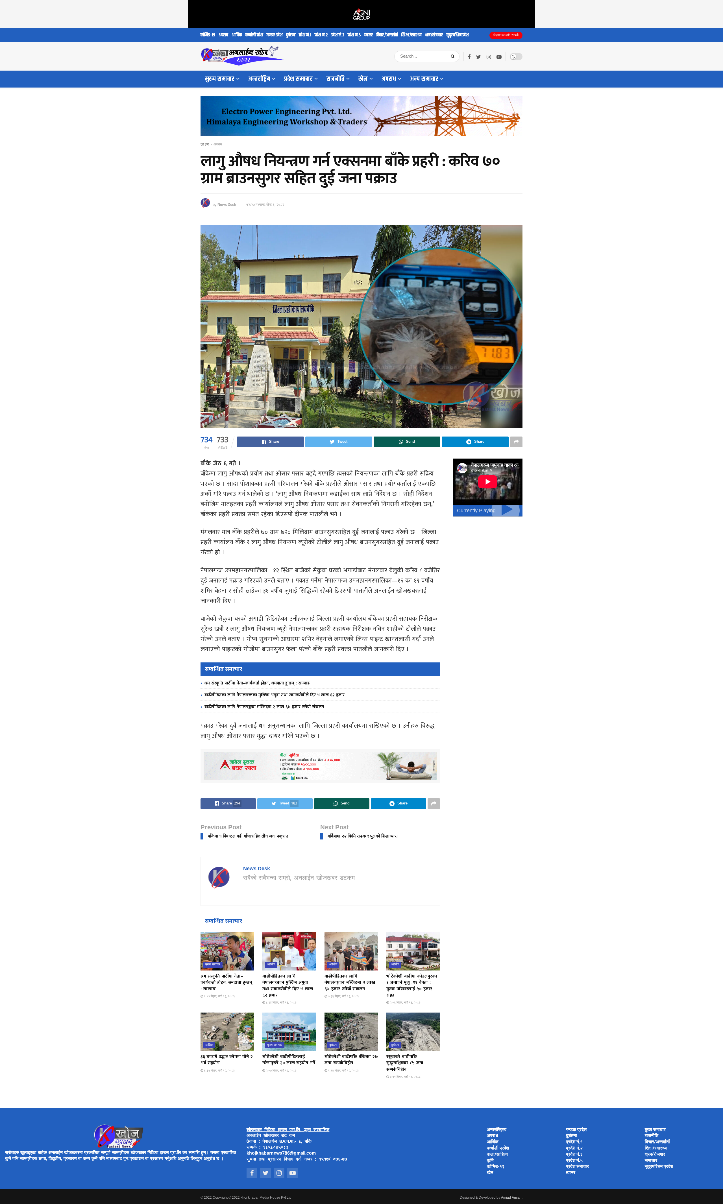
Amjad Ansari (511, 1198)
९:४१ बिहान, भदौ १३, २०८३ (219, 996)
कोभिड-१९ (208, 35)
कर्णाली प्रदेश (254, 35)
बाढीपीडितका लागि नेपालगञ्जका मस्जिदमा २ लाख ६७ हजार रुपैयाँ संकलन (264, 706)
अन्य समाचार (424, 79)
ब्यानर (368, 35)
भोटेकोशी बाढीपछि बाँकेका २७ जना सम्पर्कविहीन (351, 1060)
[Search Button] (454, 56)
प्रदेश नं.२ (321, 35)
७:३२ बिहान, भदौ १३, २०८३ (343, 996)
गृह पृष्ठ (205, 144)
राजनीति (335, 79)
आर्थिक (237, 35)
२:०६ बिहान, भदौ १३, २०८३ (405, 1002)
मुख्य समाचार (219, 79)
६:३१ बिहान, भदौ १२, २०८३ (219, 1070)
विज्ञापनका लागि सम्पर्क (506, 35)
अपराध (223, 35)
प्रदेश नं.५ (354, 35)
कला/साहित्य (497, 1155)
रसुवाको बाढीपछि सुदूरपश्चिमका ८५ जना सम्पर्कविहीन (404, 1063)
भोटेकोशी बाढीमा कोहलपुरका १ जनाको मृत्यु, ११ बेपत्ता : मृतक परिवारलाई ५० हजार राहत (411, 985)
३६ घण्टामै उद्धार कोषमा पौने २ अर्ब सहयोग (227, 1060)
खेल (363, 79)
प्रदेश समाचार (298, 79)
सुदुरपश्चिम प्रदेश (458, 35)
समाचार (651, 1161)
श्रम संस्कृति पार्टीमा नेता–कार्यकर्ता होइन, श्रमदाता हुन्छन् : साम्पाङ (257, 683)
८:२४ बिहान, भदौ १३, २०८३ (281, 1002)
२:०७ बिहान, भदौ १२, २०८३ (281, 1070)
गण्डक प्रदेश (275, 35)
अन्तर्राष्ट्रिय (259, 79)
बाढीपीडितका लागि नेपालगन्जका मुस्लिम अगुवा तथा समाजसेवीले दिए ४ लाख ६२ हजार (274, 695)
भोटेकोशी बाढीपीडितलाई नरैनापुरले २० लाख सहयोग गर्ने (288, 1060)
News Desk (226, 205)
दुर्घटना (290, 35)
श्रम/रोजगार (434, 35)
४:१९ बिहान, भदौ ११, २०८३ (405, 1076)
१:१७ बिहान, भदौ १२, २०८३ (343, 1070)
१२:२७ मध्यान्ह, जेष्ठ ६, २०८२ (265, 205)
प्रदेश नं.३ (337, 35)
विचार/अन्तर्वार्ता (387, 35)
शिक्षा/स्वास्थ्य (411, 35)
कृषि (490, 1161)
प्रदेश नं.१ (305, 35)
